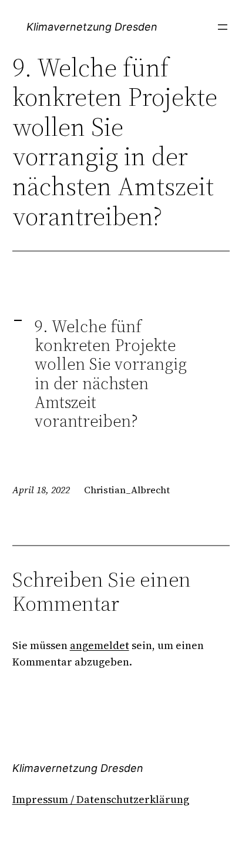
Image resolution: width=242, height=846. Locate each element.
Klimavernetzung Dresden (91, 27)
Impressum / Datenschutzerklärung (100, 799)
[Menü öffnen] (223, 27)
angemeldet (99, 645)
